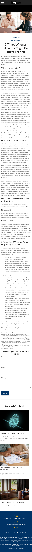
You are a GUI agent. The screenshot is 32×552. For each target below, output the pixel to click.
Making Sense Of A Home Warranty (12, 502)
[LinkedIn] (17, 532)
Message (4, 378)
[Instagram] (20, 532)
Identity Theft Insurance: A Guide (12, 433)
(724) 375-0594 (13, 518)
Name (3, 357)
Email (3, 367)
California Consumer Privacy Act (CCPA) (13, 538)
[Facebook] (6, 532)
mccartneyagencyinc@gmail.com (16, 529)
